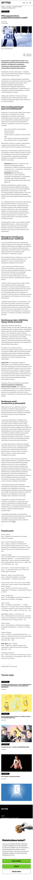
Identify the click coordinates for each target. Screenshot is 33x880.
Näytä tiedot (16, 871)
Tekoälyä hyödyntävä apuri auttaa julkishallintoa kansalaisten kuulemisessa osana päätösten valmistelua (16, 686)
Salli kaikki (16, 861)
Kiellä (16, 866)
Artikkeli (9, 6)
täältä (14, 521)
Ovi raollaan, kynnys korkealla (10, 776)
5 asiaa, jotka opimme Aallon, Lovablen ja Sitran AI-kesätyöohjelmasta (16, 717)
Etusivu (3, 6)
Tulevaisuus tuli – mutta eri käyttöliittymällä (15, 747)
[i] (9, 182)
